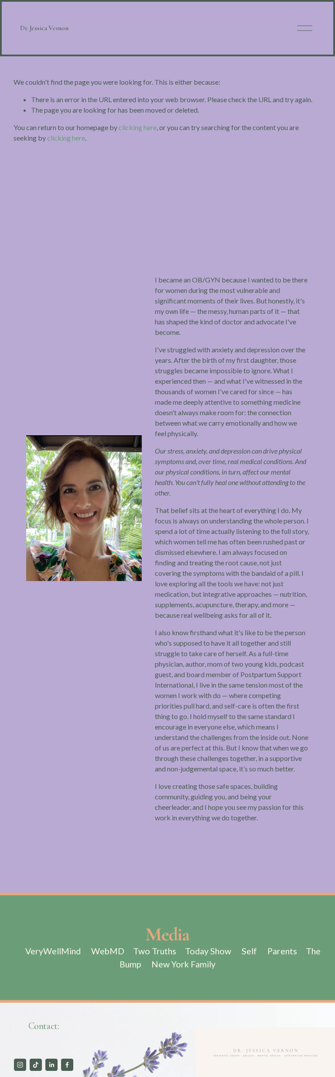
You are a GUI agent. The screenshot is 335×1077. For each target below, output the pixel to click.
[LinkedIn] (51, 1065)
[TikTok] (36, 1065)
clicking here (138, 127)
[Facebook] (67, 1065)
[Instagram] (20, 1065)
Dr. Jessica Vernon (44, 28)
